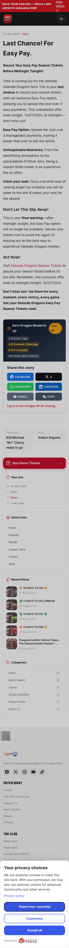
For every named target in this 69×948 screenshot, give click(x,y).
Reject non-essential (34, 907)
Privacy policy (14, 896)
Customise (34, 918)
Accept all (34, 930)
